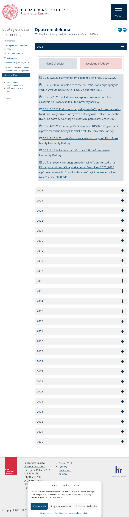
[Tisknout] (125, 29)
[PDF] (120, 29)
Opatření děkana (11, 75)
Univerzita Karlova (34, 466)
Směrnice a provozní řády (15, 89)
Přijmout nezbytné (61, 506)
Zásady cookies (46, 513)
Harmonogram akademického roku (15, 83)
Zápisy (7, 98)
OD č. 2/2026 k (51, 150)
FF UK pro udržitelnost (14, 53)
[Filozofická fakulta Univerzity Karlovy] (34, 11)
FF (36, 34)
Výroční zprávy (10, 58)
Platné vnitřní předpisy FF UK (16, 62)
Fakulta (43, 34)
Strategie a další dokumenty (15, 32)
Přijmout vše (39, 506)
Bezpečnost (9, 40)
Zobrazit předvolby (86, 506)
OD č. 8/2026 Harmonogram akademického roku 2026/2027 (79, 77)
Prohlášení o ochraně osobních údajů (71, 513)
